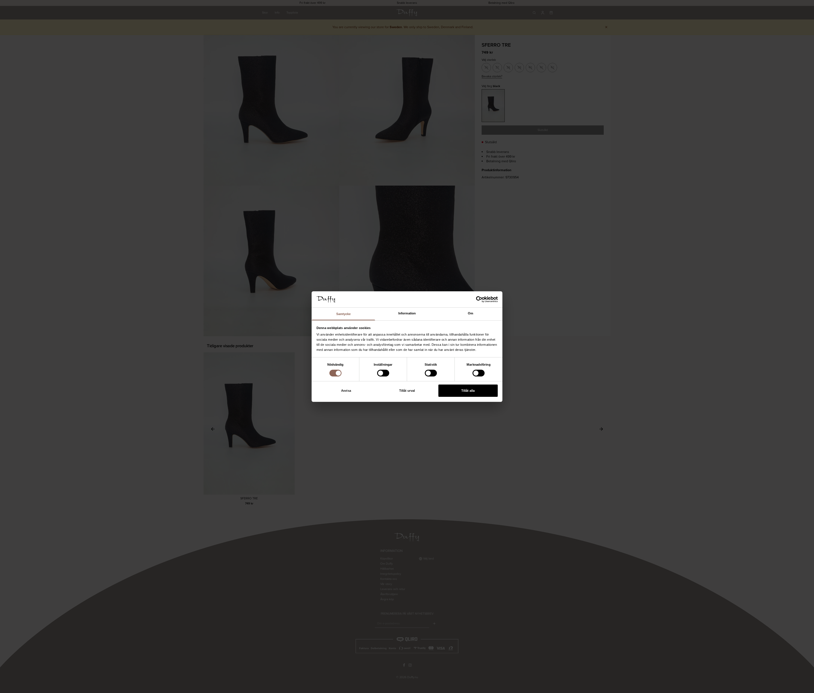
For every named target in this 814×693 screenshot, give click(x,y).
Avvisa (346, 390)
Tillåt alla (468, 390)
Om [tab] (470, 313)
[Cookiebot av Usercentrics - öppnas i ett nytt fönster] (479, 299)
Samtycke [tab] (343, 314)
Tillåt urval (407, 390)
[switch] (383, 373)
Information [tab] (407, 313)
